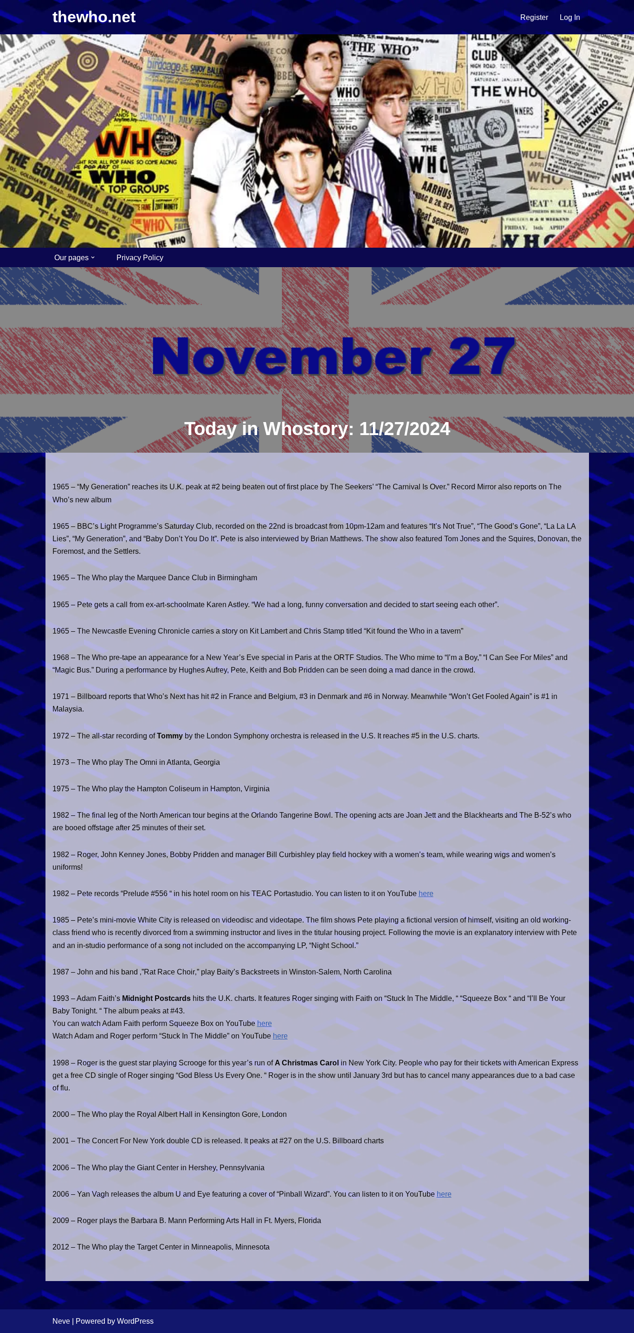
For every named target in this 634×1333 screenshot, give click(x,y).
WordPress (135, 1321)
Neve (61, 1321)
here (426, 893)
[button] (93, 257)
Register (534, 17)
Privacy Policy (139, 258)
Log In (570, 17)
